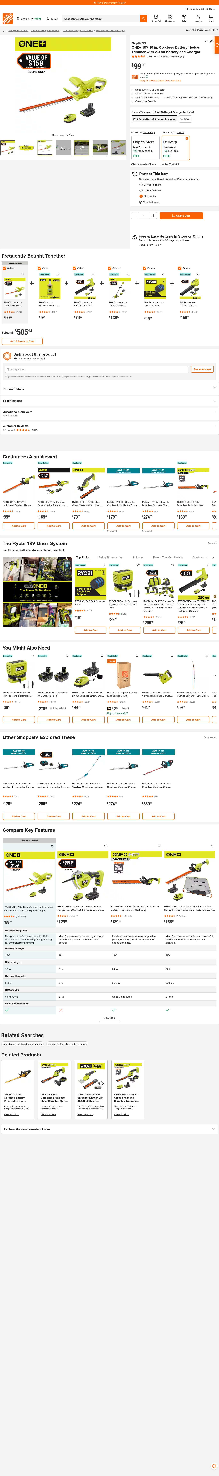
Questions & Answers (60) (171, 56)
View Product (11, 1114)
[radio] (141, 184)
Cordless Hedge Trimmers (78, 30)
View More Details (145, 101)
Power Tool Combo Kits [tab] (168, 557)
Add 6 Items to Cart (22, 341)
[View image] (7, 147)
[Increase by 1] (153, 215)
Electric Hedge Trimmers (45, 30)
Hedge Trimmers (18, 30)
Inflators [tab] (138, 557)
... (3, 30)
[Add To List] (206, 41)
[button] (109, 389)
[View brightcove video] (100, 147)
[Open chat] (217, 45)
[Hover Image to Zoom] (63, 85)
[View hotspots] (81, 147)
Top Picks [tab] (82, 557)
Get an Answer (202, 369)
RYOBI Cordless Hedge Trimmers (115, 30)
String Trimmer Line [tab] (110, 557)
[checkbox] (4, 268)
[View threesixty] (63, 147)
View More (109, 1017)
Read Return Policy (150, 244)
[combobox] (101, 18)
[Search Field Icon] (143, 18)
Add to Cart (183, 215)
